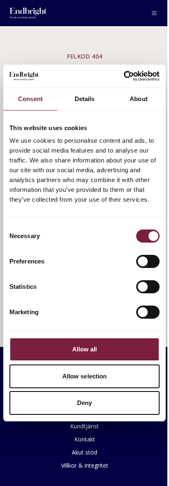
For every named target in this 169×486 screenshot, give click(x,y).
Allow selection (84, 376)
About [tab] (139, 98)
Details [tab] (85, 98)
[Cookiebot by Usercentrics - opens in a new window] (124, 76)
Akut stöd (84, 452)
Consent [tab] (30, 98)
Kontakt (84, 439)
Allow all (84, 349)
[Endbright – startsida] (28, 13)
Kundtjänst (84, 426)
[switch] (148, 261)
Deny (84, 402)
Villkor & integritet (84, 465)
